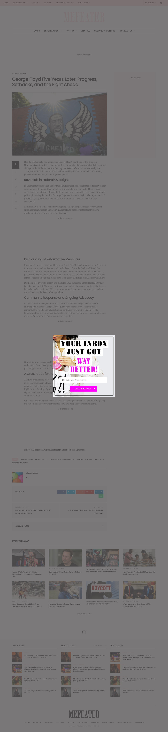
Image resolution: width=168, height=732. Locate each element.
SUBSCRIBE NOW (82, 388)
